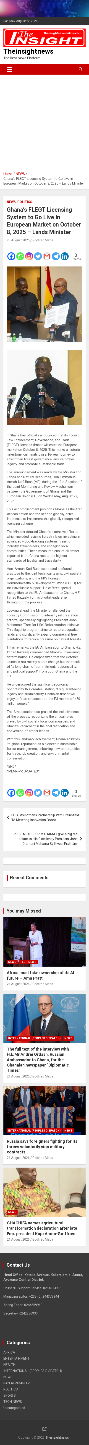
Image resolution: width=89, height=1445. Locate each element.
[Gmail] (47, 253)
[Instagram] (29, 253)
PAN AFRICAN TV (16, 1383)
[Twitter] (38, 253)
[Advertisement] (44, 121)
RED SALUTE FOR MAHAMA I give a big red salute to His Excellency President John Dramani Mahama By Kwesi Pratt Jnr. (46, 839)
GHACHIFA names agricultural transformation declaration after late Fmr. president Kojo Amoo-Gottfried (42, 1228)
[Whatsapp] (20, 253)
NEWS (11, 202)
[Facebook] (11, 253)
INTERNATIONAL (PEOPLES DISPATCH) (34, 1038)
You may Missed (24, 911)
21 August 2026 (18, 984)
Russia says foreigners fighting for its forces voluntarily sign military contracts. (42, 1146)
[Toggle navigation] (9, 69)
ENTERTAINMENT (16, 1358)
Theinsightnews (28, 51)
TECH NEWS (28, 962)
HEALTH (9, 1365)
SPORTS (9, 1395)
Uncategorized (14, 1408)
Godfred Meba (42, 240)
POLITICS (24, 202)
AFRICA (9, 1352)
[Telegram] (56, 253)
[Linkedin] (65, 253)
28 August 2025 (18, 240)
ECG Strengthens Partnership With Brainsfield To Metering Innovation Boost (45, 817)
